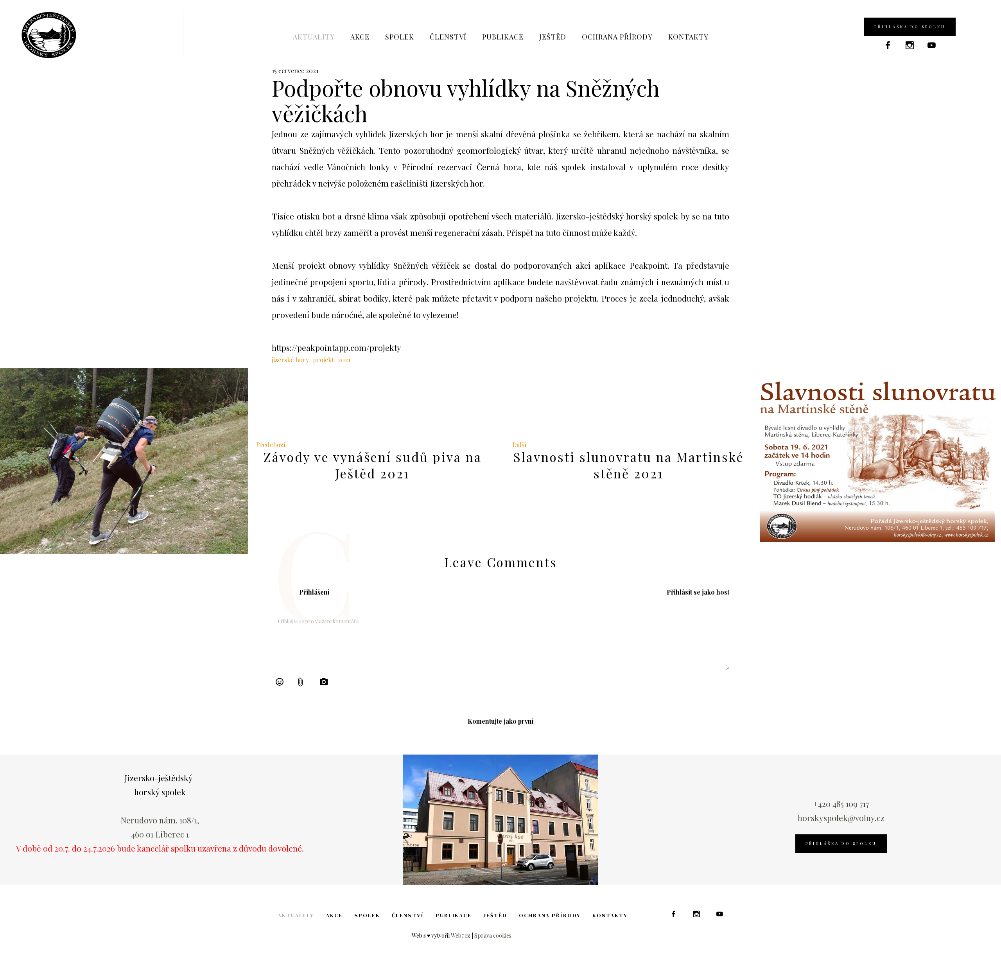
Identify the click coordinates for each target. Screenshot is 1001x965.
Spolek (399, 36)
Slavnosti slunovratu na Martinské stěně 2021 (628, 465)
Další (519, 444)
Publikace (503, 36)
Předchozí (270, 444)
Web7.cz (460, 935)
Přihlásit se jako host (698, 592)
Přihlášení (314, 592)
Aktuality (314, 36)
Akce (360, 36)
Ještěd (552, 36)
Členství (448, 36)
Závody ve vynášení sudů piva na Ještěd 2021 (373, 465)
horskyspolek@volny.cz (841, 817)
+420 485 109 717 (841, 803)
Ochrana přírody (617, 36)
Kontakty (688, 36)
